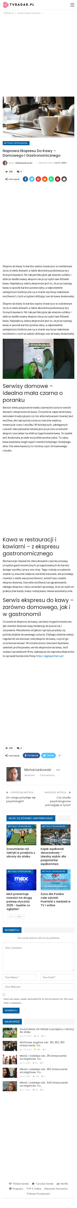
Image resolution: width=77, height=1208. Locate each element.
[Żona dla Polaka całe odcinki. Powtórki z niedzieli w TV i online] (56, 879)
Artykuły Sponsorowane (17, 143)
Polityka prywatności (38, 1193)
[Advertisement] (38, 55)
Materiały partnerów (56, 1188)
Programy (17, 1188)
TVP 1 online (33, 1188)
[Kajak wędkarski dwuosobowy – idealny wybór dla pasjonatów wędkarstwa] (56, 834)
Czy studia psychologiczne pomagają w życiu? (58, 801)
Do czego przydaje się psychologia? (20, 799)
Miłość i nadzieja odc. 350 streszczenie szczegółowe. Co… (44, 1070)
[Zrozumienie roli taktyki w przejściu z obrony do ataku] (21, 834)
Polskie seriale (21, 1183)
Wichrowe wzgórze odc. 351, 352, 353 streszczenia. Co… (42, 1044)
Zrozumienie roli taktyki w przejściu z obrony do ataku (47, 1030)
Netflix (64, 1183)
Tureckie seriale (45, 1183)
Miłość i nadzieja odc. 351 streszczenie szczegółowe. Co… (43, 1057)
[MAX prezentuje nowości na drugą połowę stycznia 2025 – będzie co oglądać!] (21, 879)
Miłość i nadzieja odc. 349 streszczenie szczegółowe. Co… (44, 1084)
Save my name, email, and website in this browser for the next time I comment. (38, 1000)
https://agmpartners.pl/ (50, 655)
